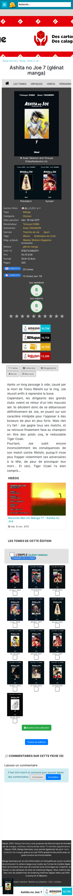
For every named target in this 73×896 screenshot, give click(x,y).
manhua (29, 846)
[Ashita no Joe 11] (36, 672)
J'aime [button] (14, 368)
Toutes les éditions (36, 742)
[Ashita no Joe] (36, 123)
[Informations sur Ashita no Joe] (7, 83)
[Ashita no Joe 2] (36, 576)
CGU (50, 882)
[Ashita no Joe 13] (15, 704)
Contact (57, 882)
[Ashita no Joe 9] (57, 640)
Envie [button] (14, 374)
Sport (47, 232)
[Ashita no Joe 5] (36, 608)
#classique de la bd (44, 236)
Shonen (27, 216)
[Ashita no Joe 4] (15, 608)
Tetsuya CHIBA (31, 224)
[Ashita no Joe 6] (26, 182)
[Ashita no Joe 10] (15, 672)
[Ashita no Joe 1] (15, 576)
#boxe (26, 236)
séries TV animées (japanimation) (55, 846)
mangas (12, 846)
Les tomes (19, 83)
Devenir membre (19, 882)
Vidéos (51, 83)
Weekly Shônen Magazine (37, 240)
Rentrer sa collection (37, 882)
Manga (12, 4)
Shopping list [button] (49, 368)
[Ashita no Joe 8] (49, 182)
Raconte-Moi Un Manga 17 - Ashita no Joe (33, 519)
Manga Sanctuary (22, 843)
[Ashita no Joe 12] (57, 672)
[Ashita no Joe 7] (15, 640)
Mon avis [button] (29, 374)
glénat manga (30, 246)
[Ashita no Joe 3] (57, 576)
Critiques (37, 83)
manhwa (21, 846)
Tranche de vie (31, 232)
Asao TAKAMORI (32, 228)
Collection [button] (30, 368)
